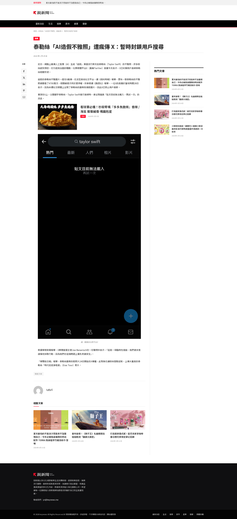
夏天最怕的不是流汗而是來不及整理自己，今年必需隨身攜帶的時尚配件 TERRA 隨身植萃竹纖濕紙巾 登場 (50, 438)
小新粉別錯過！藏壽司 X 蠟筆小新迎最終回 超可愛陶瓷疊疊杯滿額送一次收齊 (187, 129)
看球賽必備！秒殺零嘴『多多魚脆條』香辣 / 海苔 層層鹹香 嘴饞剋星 (110, 109)
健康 (85, 24)
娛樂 (59, 24)
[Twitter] (24, 77)
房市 (67, 24)
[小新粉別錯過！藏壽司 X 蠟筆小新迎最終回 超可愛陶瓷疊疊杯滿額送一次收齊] (161, 129)
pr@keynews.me (50, 499)
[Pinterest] (24, 90)
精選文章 (38, 374)
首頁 (35, 31)
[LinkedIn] (24, 84)
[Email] (24, 97)
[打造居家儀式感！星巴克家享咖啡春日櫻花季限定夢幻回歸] (127, 420)
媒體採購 (200, 514)
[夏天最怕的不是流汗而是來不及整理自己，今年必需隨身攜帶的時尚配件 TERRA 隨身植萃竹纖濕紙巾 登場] (50, 420)
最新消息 (40, 24)
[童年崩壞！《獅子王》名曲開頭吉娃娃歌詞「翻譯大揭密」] (89, 420)
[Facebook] (24, 71)
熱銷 (83, 116)
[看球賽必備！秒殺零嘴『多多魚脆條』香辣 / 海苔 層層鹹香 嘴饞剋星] (57, 117)
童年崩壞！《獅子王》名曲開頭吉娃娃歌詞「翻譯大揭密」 (71, 3)
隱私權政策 (111, 514)
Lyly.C (49, 389)
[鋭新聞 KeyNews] (43, 13)
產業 (76, 24)
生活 (50, 24)
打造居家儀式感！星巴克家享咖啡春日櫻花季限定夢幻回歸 (126, 435)
